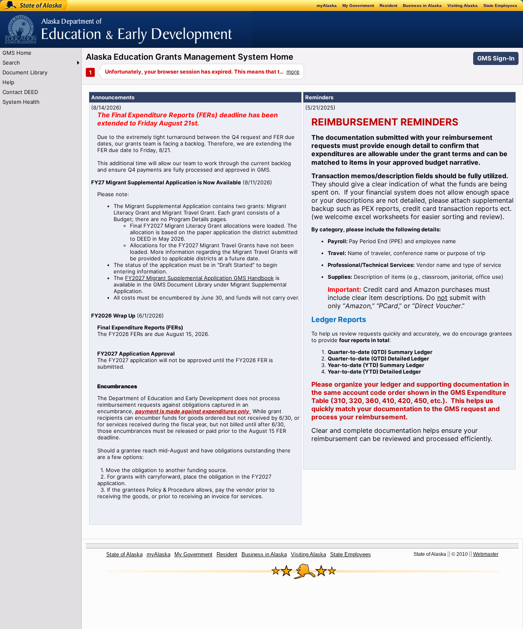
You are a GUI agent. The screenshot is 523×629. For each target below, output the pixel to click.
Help (8, 82)
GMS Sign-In (495, 58)
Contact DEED (20, 92)
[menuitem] (40, 53)
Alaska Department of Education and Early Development (72, 25)
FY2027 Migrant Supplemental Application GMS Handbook (199, 278)
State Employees (500, 5)
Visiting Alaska (462, 5)
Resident (388, 5)
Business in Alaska (422, 5)
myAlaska (327, 5)
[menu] (40, 77)
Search (11, 62)
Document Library (24, 72)
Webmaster (485, 554)
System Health (21, 101)
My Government (358, 5)
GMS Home (16, 52)
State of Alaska (27, 5)
